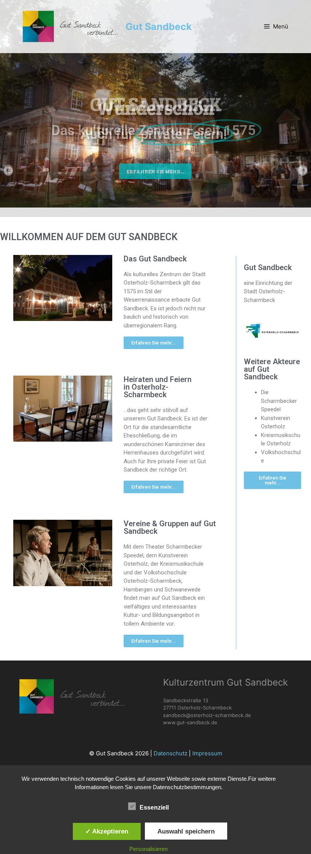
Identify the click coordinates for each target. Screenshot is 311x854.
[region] (155, 104)
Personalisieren (148, 849)
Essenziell (154, 807)
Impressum (207, 753)
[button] (10, 171)
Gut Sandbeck (159, 26)
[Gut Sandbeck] (70, 26)
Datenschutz (170, 753)
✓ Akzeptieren (106, 831)
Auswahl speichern (186, 831)
